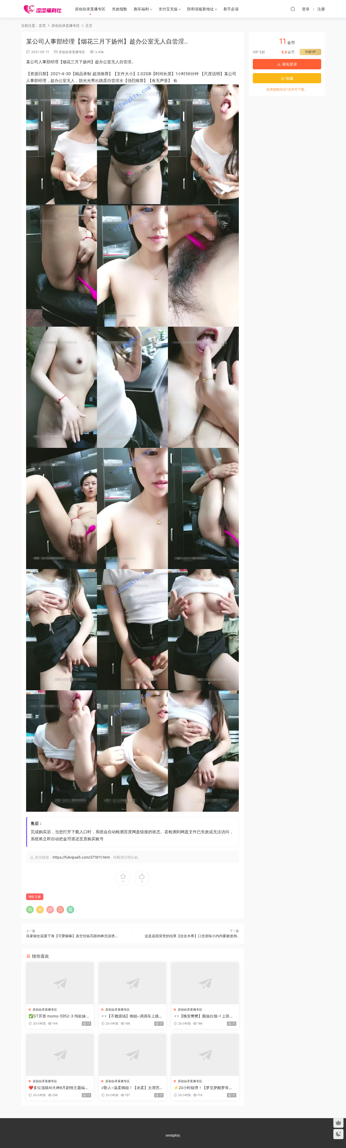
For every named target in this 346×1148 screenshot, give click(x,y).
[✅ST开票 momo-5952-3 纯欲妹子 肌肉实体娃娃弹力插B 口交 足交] (60, 983)
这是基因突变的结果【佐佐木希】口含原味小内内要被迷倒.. (192, 936)
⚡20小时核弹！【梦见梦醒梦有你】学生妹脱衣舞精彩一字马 (201, 1087)
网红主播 (35, 897)
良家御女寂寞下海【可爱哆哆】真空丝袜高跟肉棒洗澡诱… (72, 936)
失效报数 (119, 9)
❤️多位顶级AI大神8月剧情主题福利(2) (59, 1087)
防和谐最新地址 (200, 9)
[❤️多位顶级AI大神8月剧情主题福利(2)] (60, 1055)
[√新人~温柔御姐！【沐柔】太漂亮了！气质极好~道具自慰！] (132, 1055)
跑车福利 (141, 9)
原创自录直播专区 (90, 9)
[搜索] (292, 9)
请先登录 (289, 64)
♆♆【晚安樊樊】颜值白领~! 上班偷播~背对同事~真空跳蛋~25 (203, 1016)
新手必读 (231, 9)
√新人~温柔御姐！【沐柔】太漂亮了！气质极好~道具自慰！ (130, 1087)
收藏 (289, 78)
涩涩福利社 (42, 9)
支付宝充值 (168, 9)
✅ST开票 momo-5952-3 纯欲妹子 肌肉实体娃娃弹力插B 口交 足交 (59, 1016)
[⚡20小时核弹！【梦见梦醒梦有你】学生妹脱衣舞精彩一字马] (205, 1055)
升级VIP (310, 52)
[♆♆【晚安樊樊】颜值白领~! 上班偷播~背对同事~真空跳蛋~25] (205, 983)
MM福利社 (173, 1135)
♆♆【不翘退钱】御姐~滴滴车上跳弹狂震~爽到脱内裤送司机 (132, 1016)
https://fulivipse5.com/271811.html (81, 857)
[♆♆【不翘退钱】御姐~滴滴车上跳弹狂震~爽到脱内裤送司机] (132, 983)
